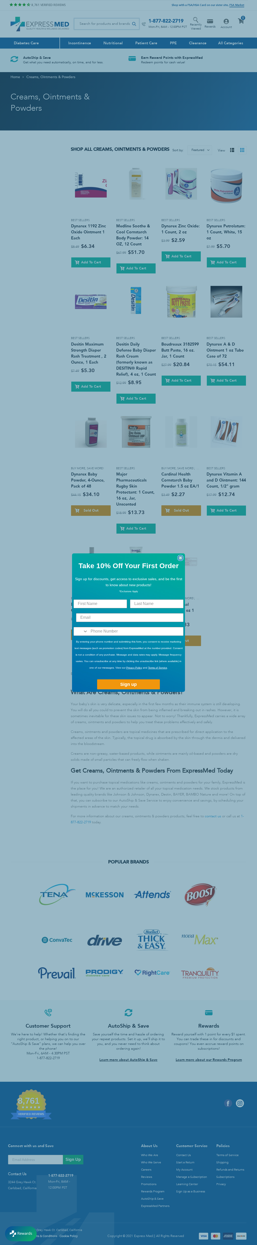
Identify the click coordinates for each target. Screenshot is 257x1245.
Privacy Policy (134, 667)
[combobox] (81, 631)
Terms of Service (157, 667)
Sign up (128, 684)
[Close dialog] (180, 557)
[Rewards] (21, 1233)
